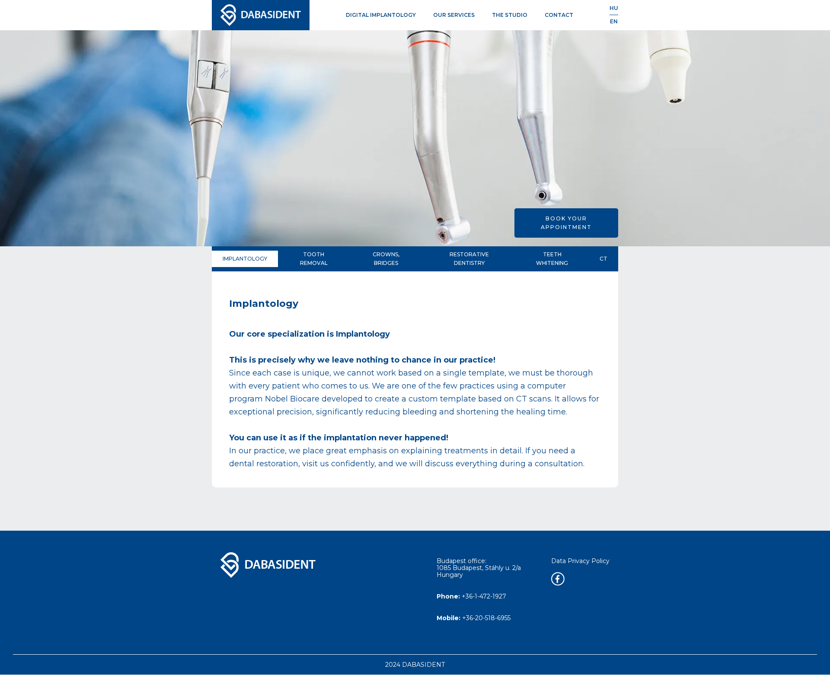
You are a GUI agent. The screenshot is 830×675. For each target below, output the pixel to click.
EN (614, 21)
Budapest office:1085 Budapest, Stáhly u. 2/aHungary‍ (479, 568)
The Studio (509, 15)
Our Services (454, 15)
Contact (559, 15)
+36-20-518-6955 (474, 617)
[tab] (245, 259)
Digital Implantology (381, 15)
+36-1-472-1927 (471, 596)
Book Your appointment (566, 222)
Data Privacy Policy (580, 560)
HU (614, 8)
